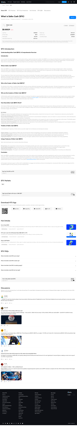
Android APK (37, 208)
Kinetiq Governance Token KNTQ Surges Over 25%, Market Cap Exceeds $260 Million (19, 353)
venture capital (35, 97)
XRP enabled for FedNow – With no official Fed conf (12, 366)
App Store (17, 208)
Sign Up (72, 17)
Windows (59, 208)
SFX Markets (11, 10)
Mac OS (48, 208)
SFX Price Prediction (22, 10)
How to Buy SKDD (5, 225)
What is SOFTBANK (5, 240)
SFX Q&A (40, 10)
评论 (3, 303)
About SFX (4, 10)
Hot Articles (33, 10)
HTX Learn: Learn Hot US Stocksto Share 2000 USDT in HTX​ (14, 232)
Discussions (47, 10)
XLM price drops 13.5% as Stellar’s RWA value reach (12, 310)
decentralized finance (31, 159)
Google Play (27, 208)
